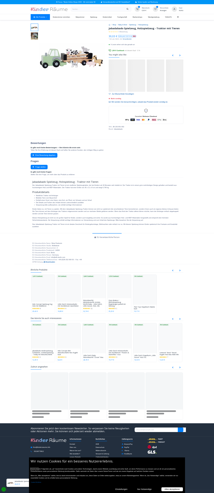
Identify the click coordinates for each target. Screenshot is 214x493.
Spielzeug (132, 25)
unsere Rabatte (75, 457)
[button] (127, 36)
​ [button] (180, 429)
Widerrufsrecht (101, 450)
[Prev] (172, 55)
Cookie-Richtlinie (36, 482)
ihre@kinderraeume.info (41, 447)
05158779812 (39, 451)
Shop (114, 25)
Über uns (73, 447)
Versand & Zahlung (102, 454)
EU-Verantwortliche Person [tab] (107, 237)
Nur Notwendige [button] (144, 489)
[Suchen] (127, 9)
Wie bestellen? (75, 454)
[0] (137, 9)
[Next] (180, 55)
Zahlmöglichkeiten (102, 457)
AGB (97, 444)
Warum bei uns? (75, 450)
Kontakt (72, 444)
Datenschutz (100, 447)
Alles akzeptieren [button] (172, 489)
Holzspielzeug (143, 25)
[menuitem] (40, 17)
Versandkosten (127, 39)
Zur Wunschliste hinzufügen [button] (122, 94)
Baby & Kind (122, 25)
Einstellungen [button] (121, 489)
